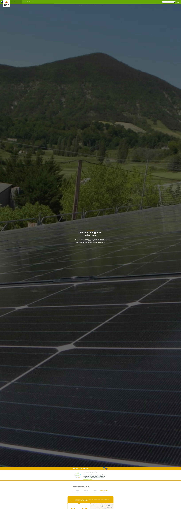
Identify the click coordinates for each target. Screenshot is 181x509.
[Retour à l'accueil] (6, 2)
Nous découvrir (14, 1)
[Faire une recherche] (176, 2)
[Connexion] (179, 2)
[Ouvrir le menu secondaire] (2, 2)
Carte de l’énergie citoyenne (168, 1)
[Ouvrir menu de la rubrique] (20, 1)
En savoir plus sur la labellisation (87, 479)
